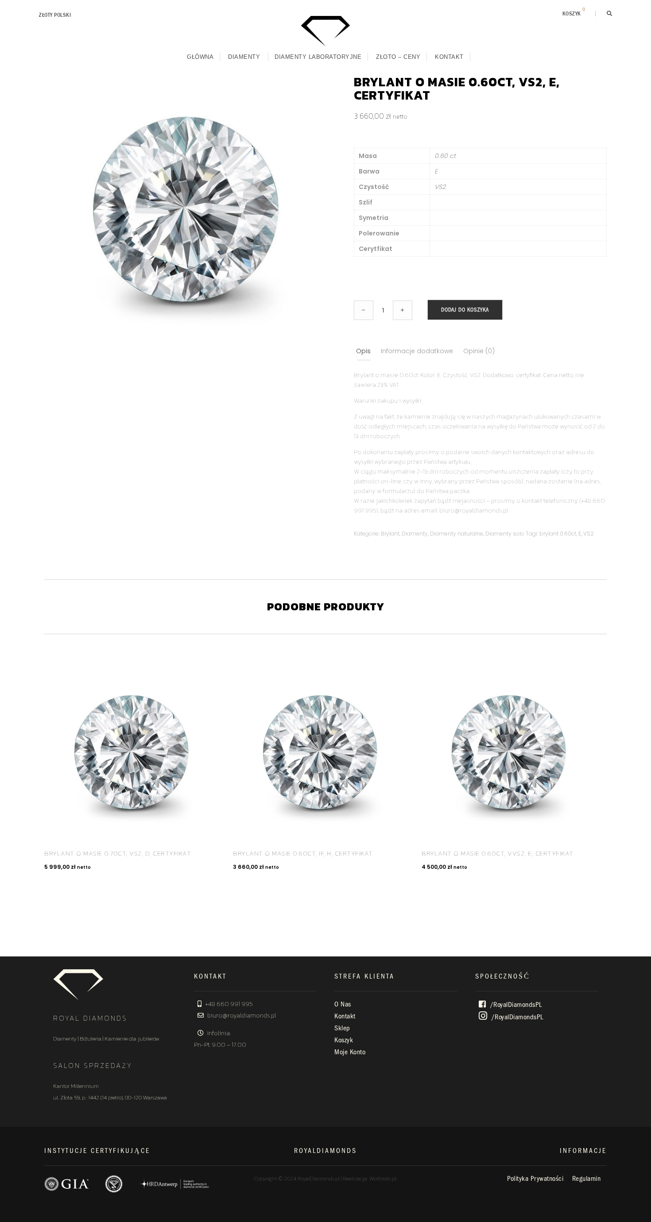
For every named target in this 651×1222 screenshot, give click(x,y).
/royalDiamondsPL (515, 1005)
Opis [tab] (363, 351)
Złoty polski (55, 15)
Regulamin (586, 1179)
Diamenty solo (504, 533)
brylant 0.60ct (557, 533)
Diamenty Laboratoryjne (318, 57)
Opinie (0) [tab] (479, 351)
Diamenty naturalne (456, 533)
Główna (200, 57)
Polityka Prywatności (535, 1179)
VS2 (588, 533)
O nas (342, 1004)
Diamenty (244, 57)
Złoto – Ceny (398, 57)
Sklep (342, 1028)
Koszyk (343, 1040)
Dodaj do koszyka (465, 309)
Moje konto (349, 1052)
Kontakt (449, 57)
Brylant (390, 533)
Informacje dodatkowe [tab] (417, 351)
